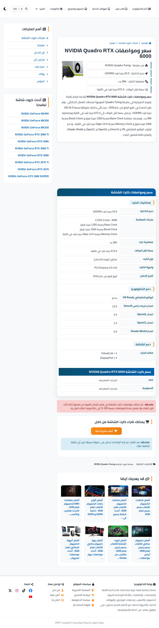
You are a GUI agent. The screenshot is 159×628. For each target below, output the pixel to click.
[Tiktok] (24, 590)
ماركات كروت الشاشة (128, 43)
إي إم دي (39, 52)
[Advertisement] (106, 30)
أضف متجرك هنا (104, 431)
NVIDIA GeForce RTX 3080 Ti (32, 148)
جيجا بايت (40, 66)
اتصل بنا (56, 600)
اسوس (41, 81)
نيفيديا (112, 43)
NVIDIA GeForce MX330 (35, 127)
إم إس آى (39, 59)
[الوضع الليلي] (5, 9)
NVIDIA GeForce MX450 (35, 113)
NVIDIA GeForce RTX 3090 (33, 141)
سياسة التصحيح (82, 595)
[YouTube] (30, 597)
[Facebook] (30, 590)
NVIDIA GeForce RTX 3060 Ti (32, 134)
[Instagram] (17, 590)
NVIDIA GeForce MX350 (35, 120)
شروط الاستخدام (82, 604)
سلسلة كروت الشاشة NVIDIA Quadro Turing (113, 464)
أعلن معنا (55, 595)
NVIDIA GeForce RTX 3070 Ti (32, 162)
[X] (10, 590)
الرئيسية (145, 43)
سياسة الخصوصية (81, 600)
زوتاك (42, 73)
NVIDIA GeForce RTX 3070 (33, 169)
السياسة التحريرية (81, 590)
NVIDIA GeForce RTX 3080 (33, 155)
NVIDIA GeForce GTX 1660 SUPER (28, 176)
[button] (40, 9)
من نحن (56, 590)
